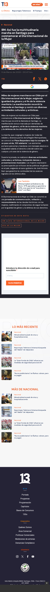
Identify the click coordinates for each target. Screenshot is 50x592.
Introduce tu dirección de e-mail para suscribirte (23, 269)
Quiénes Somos (25, 527)
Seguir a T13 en (23, 86)
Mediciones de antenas (25, 539)
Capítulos (25, 506)
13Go (25, 514)
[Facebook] (27, 556)
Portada (25, 495)
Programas (25, 499)
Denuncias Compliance (25, 543)
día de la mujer (11, 226)
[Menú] (46, 4)
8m (3, 221)
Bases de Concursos (25, 510)
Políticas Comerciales (25, 535)
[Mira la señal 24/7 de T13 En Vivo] (37, 4)
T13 (3, 79)
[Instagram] (17, 556)
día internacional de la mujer (27, 221)
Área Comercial (25, 531)
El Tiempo (37, 11)
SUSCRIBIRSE (15, 283)
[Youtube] (32, 556)
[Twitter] (22, 556)
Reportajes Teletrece (21, 11)
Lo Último (5, 11)
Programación (25, 502)
